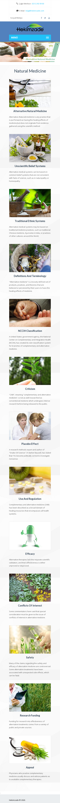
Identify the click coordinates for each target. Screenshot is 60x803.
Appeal (30, 767)
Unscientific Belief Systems (30, 166)
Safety (30, 657)
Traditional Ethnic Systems (30, 221)
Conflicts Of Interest (30, 605)
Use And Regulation (30, 498)
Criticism (30, 388)
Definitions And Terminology (30, 276)
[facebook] (41, 18)
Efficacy (30, 553)
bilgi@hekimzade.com (35, 10)
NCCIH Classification (30, 330)
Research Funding (30, 715)
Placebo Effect (30, 443)
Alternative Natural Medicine (30, 111)
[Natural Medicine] (30, 28)
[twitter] (45, 18)
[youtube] (49, 18)
